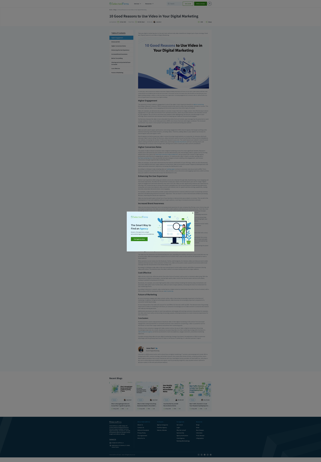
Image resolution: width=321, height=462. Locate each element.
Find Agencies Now (139, 239)
